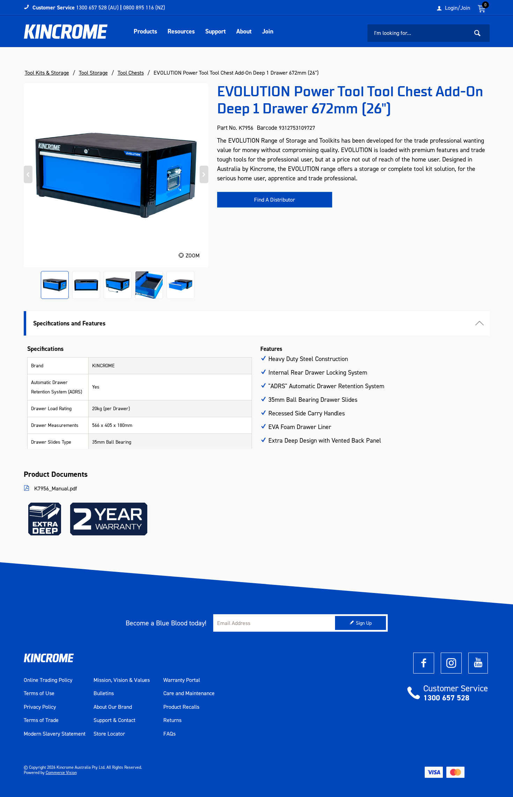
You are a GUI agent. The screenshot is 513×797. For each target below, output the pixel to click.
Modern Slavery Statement (55, 734)
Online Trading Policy (48, 680)
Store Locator (109, 734)
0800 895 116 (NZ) (144, 7)
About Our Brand (113, 707)
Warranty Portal (181, 680)
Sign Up (364, 623)
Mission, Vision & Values (122, 680)
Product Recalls (181, 707)
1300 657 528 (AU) (97, 7)
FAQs (169, 734)
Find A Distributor (274, 199)
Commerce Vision (61, 772)
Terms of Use (39, 693)
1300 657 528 (446, 697)
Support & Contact (114, 720)
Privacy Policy (40, 707)
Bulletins (104, 693)
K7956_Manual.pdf (55, 488)
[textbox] (418, 33)
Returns (172, 720)
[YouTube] (478, 663)
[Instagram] (451, 663)
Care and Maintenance (189, 693)
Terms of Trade (41, 720)
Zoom (193, 255)
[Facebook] (423, 663)
